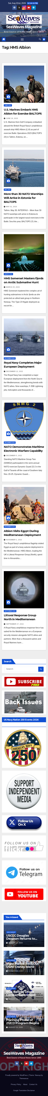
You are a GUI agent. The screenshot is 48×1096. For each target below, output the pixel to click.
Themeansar (23, 1078)
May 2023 (7, 189)
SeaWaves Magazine (24, 27)
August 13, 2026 (15, 943)
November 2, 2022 (14, 540)
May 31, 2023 (11, 207)
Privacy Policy (16, 1084)
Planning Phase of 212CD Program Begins (22, 1021)
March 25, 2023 (13, 287)
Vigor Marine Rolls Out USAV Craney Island (22, 965)
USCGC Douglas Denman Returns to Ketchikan (20, 939)
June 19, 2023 (12, 118)
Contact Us (33, 1084)
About (25, 1084)
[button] (40, 39)
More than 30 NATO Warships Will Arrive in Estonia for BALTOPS (23, 198)
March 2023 (8, 274)
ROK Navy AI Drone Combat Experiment (20, 993)
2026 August (11, 932)
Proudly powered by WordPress (16, 1075)
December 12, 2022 (14, 371)
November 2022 (10, 526)
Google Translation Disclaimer (24, 1090)
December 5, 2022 (14, 455)
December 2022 (10, 358)
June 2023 (8, 105)
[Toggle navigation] (22, 39)
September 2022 (10, 611)
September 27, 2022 (15, 624)
